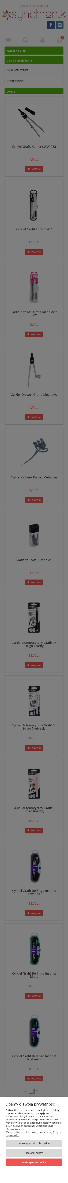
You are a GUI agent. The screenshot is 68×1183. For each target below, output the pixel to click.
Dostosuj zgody (34, 1152)
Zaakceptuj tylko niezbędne (34, 1143)
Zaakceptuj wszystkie (34, 1162)
